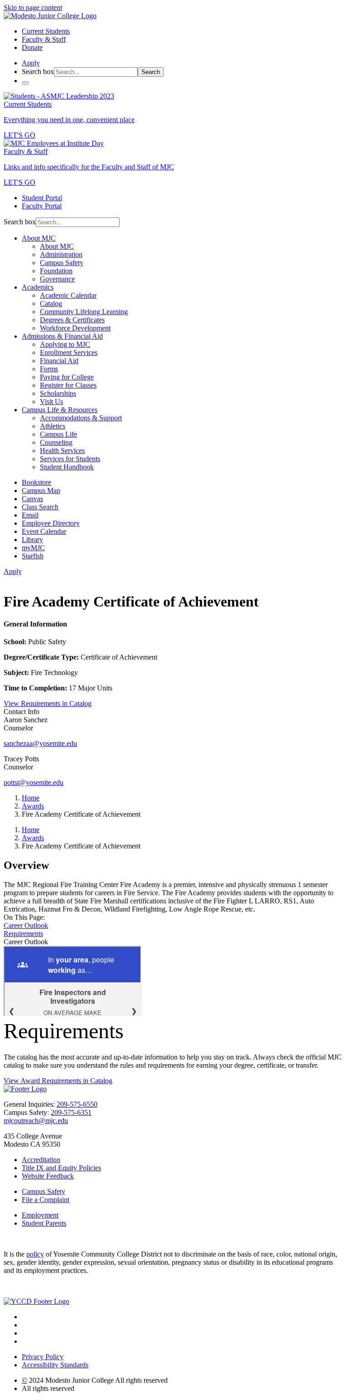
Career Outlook (26, 925)
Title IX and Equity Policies (61, 1168)
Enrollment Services (68, 352)
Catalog (51, 303)
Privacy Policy (42, 1357)
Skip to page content (33, 7)
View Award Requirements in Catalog (58, 1081)
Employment (40, 1215)
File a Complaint (45, 1199)
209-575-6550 (77, 1104)
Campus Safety (61, 262)
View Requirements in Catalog (48, 703)
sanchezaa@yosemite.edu (40, 743)
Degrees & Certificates (72, 320)
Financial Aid (59, 361)
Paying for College (67, 377)
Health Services (62, 450)
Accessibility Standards (55, 1365)
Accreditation (41, 1159)
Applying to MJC (65, 344)
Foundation (56, 271)
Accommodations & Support (81, 418)
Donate (32, 47)
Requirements (23, 933)
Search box (38, 71)
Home (30, 798)
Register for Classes (68, 385)
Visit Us (51, 401)
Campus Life (58, 434)
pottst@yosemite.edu (33, 782)
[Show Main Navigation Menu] (25, 83)
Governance (57, 279)
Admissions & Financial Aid (62, 336)
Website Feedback (48, 1176)
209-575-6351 (71, 1112)
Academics (37, 287)
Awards (33, 806)
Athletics (52, 426)
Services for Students (70, 459)
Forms (49, 369)
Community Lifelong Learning (84, 311)
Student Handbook (67, 467)
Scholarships (58, 393)
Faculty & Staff (44, 39)
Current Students (46, 31)
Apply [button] (31, 63)
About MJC (39, 238)
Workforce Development (75, 328)
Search (150, 72)
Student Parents (44, 1223)
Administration (61, 254)
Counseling (56, 442)
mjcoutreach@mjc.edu (36, 1120)
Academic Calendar (68, 295)
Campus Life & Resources (59, 410)
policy (35, 1254)
